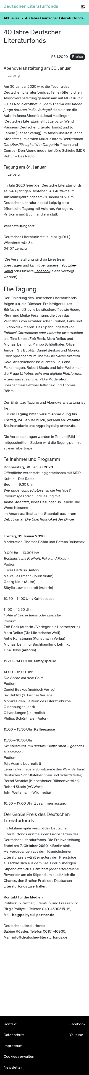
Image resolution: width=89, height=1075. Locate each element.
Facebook (42, 271)
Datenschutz (14, 1034)
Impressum (13, 1045)
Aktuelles (12, 18)
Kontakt (10, 1024)
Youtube (75, 1034)
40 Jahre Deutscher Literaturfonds (54, 18)
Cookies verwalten (19, 1056)
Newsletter (13, 1067)
